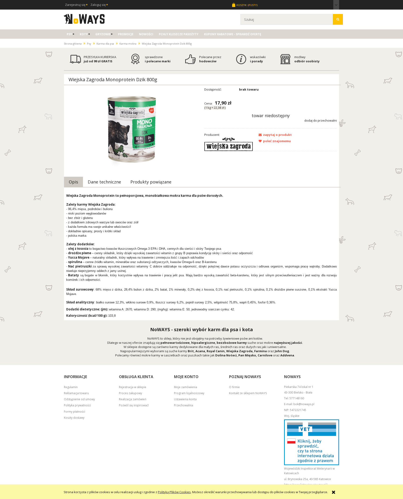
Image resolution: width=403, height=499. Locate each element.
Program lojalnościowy (189, 393)
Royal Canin (216, 351)
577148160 (296, 398)
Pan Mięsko (247, 355)
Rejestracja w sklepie (132, 387)
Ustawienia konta (185, 399)
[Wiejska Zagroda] (228, 144)
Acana (200, 351)
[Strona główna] (84, 18)
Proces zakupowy (130, 393)
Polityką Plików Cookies (174, 492)
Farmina (260, 351)
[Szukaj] (338, 19)
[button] (274, 135)
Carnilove (265, 355)
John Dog (282, 351)
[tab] (73, 182)
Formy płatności (74, 412)
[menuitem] (70, 34)
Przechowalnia (183, 405)
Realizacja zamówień (132, 399)
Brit (191, 351)
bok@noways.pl (303, 404)
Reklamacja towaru (76, 393)
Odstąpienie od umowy (79, 399)
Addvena (287, 355)
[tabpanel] (201, 255)
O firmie (234, 387)
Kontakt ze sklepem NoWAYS (248, 393)
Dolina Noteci (226, 355)
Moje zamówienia (185, 387)
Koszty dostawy (74, 418)
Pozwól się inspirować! (134, 405)
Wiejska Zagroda (239, 351)
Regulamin (71, 387)
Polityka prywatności (77, 405)
